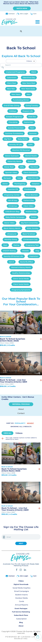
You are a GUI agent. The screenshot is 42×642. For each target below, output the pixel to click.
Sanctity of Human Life (13, 256)
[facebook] (16, 570)
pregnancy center (12, 195)
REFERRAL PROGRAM (21, 404)
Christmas (13, 206)
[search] (2, 67)
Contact (12, 13)
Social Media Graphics (21, 588)
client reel (11, 83)
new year (11, 89)
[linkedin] (25, 570)
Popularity (20, 423)
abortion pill (13, 189)
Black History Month (12, 228)
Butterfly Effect (26, 262)
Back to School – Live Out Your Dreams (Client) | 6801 (13, 381)
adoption (35, 184)
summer (33, 133)
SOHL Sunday (32, 228)
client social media (21, 284)
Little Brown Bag (12, 212)
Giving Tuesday (32, 105)
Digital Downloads (21, 584)
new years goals (28, 89)
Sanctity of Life (15, 145)
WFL (22, 167)
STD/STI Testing (9, 251)
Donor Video (9, 223)
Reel (5, 245)
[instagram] (21, 570)
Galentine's (11, 78)
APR (36, 139)
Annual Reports (21, 605)
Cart (34, 13)
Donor (5, 184)
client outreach (30, 172)
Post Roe (32, 117)
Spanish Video (11, 172)
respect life (28, 111)
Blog (21, 622)
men (28, 94)
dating (16, 245)
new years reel (28, 83)
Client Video (28, 206)
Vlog (37, 251)
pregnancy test (32, 245)
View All (7, 433)
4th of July (12, 200)
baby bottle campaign (15, 217)
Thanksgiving (19, 184)
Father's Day (29, 200)
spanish (31, 161)
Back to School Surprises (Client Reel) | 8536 (12, 340)
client (33, 72)
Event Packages (21, 608)
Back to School (29, 234)
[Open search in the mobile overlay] (21, 31)
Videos (21, 581)
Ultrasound (11, 234)
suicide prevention (16, 128)
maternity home (14, 161)
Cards (21, 601)
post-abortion (32, 195)
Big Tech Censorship (29, 223)
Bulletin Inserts (21, 595)
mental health (31, 156)
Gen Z (11, 262)
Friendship (13, 122)
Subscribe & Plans (21, 615)
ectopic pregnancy (14, 117)
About (21, 409)
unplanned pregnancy (15, 72)
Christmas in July (30, 239)
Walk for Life (33, 178)
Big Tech (7, 139)
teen (32, 128)
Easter (33, 217)
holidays (12, 111)
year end (34, 167)
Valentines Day (29, 78)
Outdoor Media (21, 598)
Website (25, 251)
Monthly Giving (10, 239)
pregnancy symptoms (21, 290)
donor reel (8, 167)
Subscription (21, 619)
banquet (7, 178)
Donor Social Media (21, 279)
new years (16, 94)
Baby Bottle (23, 139)
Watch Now (22, 8)
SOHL (30, 145)
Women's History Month (21, 267)
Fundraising (29, 189)
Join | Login (24, 13)
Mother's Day (31, 212)
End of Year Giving (11, 105)
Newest (30, 423)
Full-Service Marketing (21, 612)
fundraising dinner (21, 100)
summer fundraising (14, 133)
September (28, 122)
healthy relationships (21, 273)
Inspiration (33, 256)
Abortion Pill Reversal (21, 150)
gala (19, 178)
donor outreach (12, 156)
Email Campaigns (21, 591)
